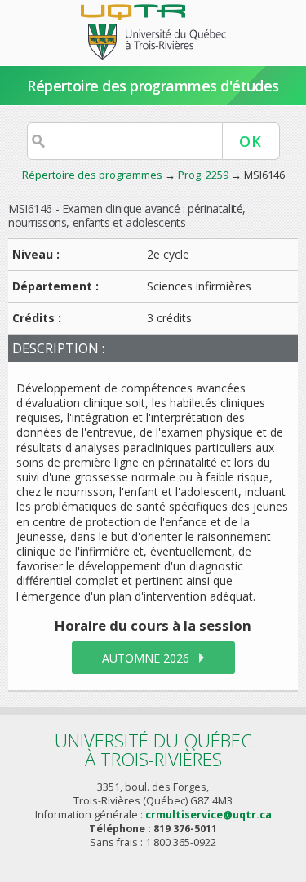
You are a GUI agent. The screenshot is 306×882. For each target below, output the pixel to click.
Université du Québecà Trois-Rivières (153, 749)
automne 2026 (145, 658)
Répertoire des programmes (92, 174)
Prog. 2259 (203, 174)
